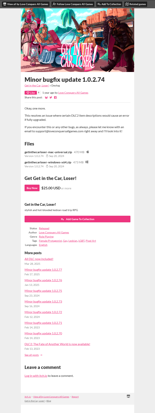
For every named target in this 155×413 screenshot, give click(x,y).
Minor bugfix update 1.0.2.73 (43, 301)
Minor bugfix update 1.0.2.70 (43, 333)
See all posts (32, 354)
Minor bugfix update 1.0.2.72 (43, 312)
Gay (65, 240)
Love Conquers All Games (73, 92)
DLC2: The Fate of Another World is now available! (57, 344)
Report (75, 396)
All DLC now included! (39, 259)
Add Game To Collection (80, 219)
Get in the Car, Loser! (37, 85)
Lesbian (72, 240)
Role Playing (46, 236)
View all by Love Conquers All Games (51, 396)
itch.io (28, 396)
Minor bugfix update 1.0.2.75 (43, 290)
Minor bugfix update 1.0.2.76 (43, 280)
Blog (48, 400)
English (43, 244)
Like (32, 92)
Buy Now (32, 188)
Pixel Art (91, 240)
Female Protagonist (50, 240)
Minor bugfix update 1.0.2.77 (43, 269)
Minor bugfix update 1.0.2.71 (43, 322)
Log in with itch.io (36, 375)
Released (44, 228)
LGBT (81, 240)
